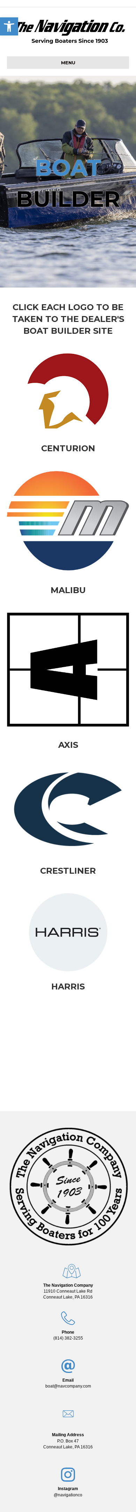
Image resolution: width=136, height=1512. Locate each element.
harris (68, 986)
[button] (9, 26)
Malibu (68, 590)
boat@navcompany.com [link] (68, 1386)
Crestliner (68, 871)
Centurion (68, 448)
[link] (68, 1291)
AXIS (68, 745)
